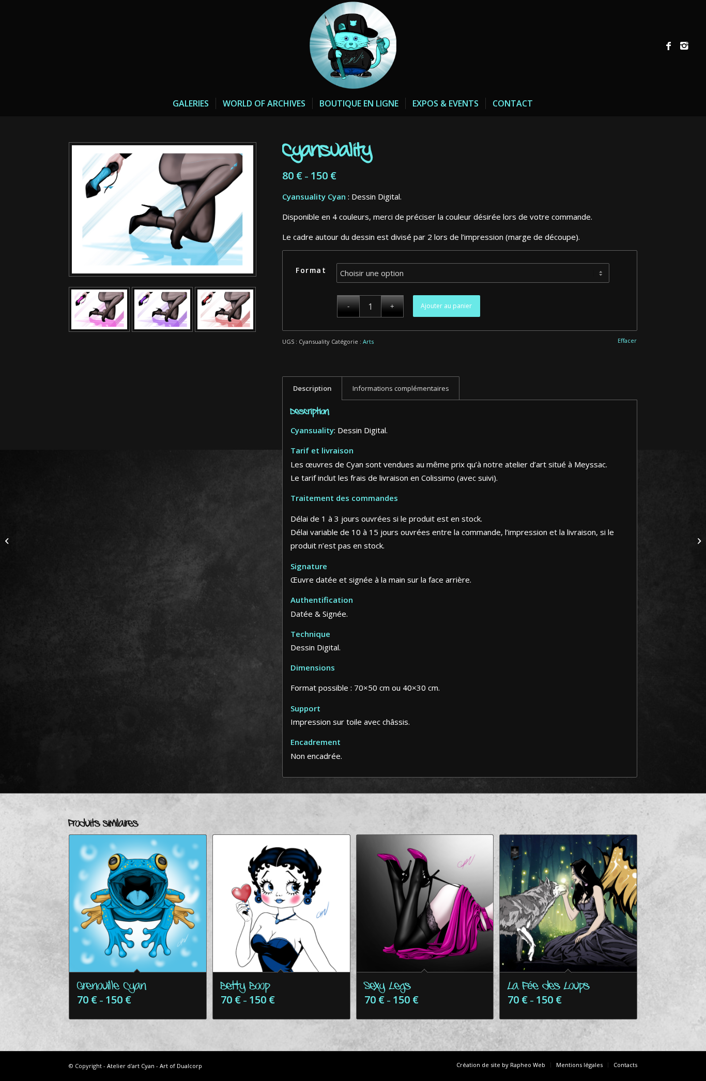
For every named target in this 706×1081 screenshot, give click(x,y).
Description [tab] (312, 388)
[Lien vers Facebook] (669, 45)
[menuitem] (191, 103)
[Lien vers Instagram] (684, 45)
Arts (368, 341)
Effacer (627, 340)
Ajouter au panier (446, 305)
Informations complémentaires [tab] (400, 388)
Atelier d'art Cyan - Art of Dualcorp (154, 1066)
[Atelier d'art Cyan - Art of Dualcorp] (353, 45)
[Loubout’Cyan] (698, 540)
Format (311, 270)
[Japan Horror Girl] (8, 540)
